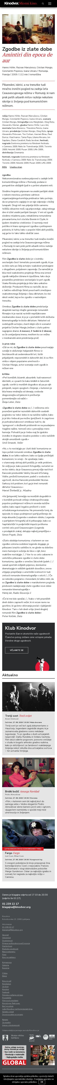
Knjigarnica (7, 962)
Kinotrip (5, 989)
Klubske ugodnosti (10, 949)
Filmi (4, 954)
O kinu (4, 973)
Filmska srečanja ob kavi (12, 995)
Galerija (5, 965)
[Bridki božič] (28, 772)
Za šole (5, 986)
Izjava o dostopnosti (11, 1025)
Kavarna (5, 968)
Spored (5, 935)
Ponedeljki (6, 998)
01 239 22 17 (10, 904)
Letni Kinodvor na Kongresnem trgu (23, 849)
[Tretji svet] (28, 697)
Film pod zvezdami (10, 1000)
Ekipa (4, 976)
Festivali (5, 992)
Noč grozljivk (7, 1006)
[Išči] (43, 3)
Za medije (6, 1022)
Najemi (5, 1019)
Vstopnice (6, 937)
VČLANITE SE (16, 650)
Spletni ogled (8, 1011)
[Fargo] (28, 834)
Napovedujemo (8, 951)
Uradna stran (16, 167)
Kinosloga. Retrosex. (11, 1003)
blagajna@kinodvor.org (16, 907)
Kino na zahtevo (9, 957)
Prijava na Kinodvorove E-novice (16, 943)
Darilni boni (7, 946)
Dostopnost (7, 940)
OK (41, 1082)
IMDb (4, 167)
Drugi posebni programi (12, 1014)
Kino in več (6, 981)
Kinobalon (6, 984)
